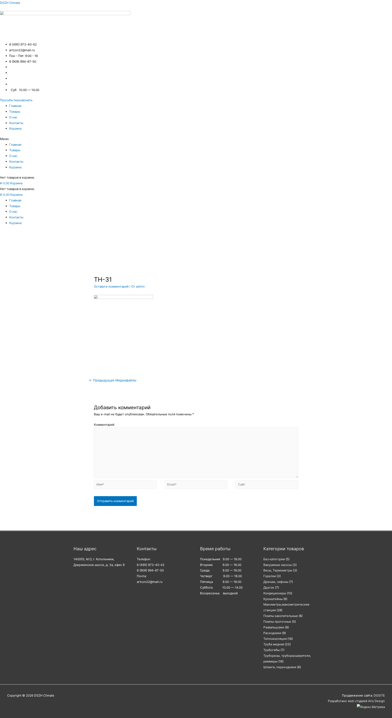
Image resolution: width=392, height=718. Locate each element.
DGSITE (379, 695)
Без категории (274, 559)
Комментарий (104, 425)
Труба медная (273, 644)
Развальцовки (273, 627)
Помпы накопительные (280, 616)
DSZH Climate (10, 3)
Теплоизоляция (275, 639)
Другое (268, 587)
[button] (16, 100)
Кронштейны (273, 599)
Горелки (269, 576)
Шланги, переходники (279, 667)
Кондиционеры (274, 593)
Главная (15, 106)
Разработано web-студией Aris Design (356, 701)
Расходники (272, 633)
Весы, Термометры (277, 570)
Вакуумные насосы (277, 565)
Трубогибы (271, 650)
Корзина (15, 128)
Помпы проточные (277, 622)
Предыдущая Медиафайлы (112, 380)
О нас (13, 117)
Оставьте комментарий (111, 286)
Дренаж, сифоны (275, 582)
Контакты (16, 123)
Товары (14, 111)
